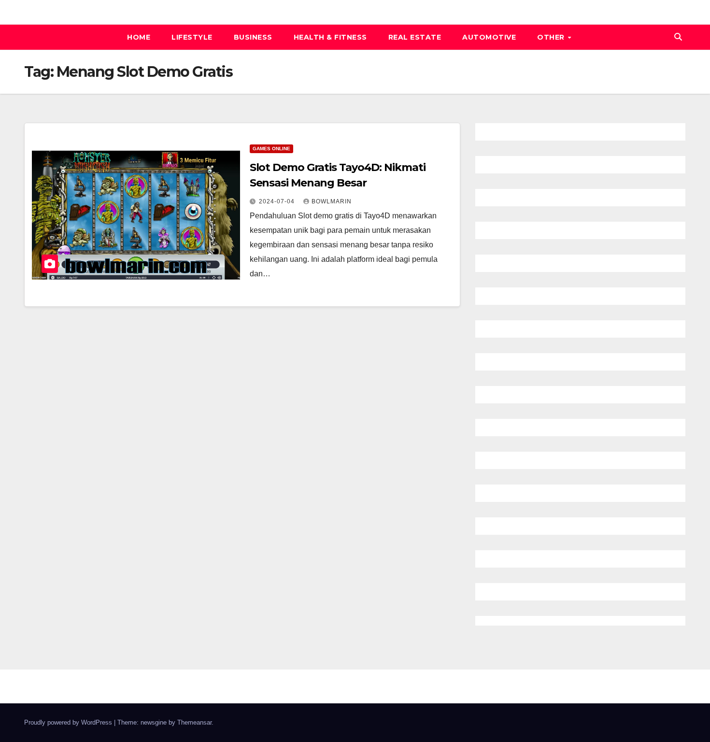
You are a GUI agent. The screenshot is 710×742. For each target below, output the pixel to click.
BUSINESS (253, 37)
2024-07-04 (278, 201)
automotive (489, 37)
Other (552, 37)
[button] (678, 37)
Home (138, 37)
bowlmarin (332, 201)
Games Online (271, 148)
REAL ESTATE (414, 37)
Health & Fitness (330, 37)
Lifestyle (192, 37)
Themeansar (194, 722)
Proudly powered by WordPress (69, 722)
